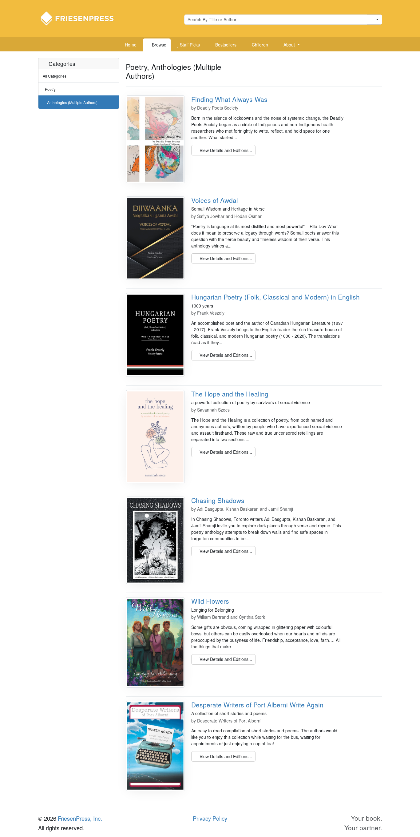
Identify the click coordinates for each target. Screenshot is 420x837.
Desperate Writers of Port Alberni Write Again (257, 704)
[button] (289, 44)
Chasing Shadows (217, 500)
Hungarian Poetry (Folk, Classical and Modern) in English (275, 296)
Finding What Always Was (229, 99)
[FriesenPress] (81, 18)
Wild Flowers (210, 601)
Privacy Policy (210, 818)
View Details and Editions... (225, 150)
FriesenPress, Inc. (80, 818)
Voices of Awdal (214, 200)
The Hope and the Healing (229, 393)
